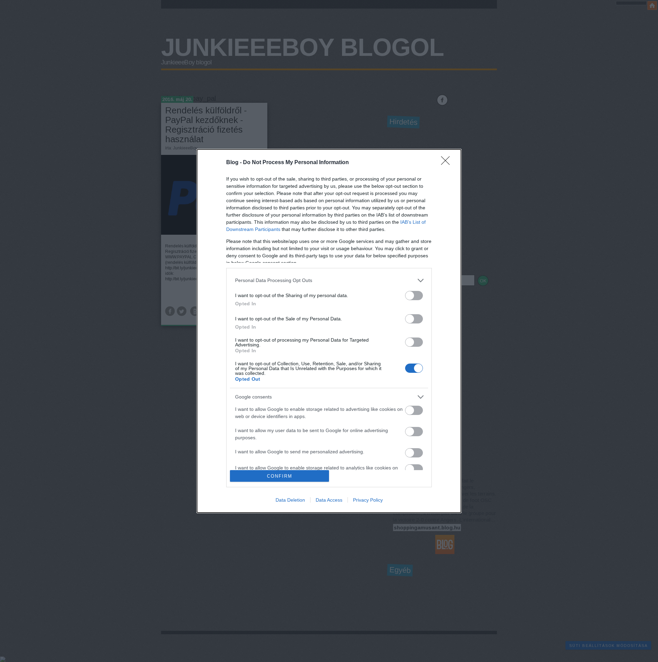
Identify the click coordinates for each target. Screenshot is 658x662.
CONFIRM (279, 476)
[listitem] (329, 280)
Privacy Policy (368, 500)
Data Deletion (290, 500)
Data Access (329, 500)
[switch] (414, 295)
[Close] (447, 162)
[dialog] (329, 331)
